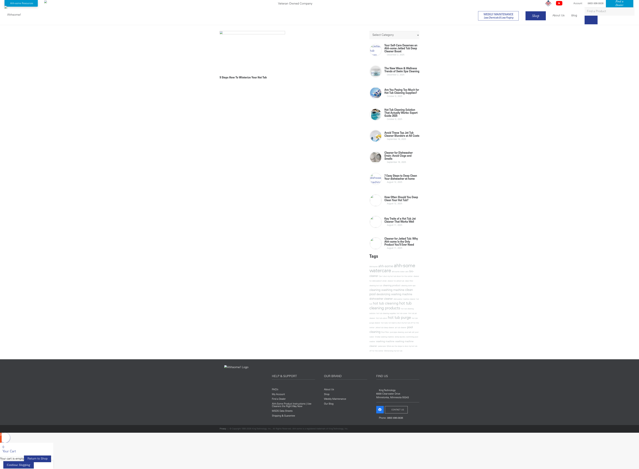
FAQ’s (275, 390)
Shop (326, 394)
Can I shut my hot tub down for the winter (396, 276)
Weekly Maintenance (335, 399)
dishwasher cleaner (381, 299)
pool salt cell (409, 332)
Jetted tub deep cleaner (384, 328)
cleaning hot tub (375, 286)
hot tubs (384, 323)
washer (372, 342)
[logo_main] (12, 14)
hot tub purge (399, 318)
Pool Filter (385, 332)
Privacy (223, 429)
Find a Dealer (279, 399)
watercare (382, 346)
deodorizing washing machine (394, 294)
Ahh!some (373, 267)
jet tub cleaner (400, 328)
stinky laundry (400, 337)
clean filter (409, 281)
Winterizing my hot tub (393, 351)
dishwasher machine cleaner (405, 299)
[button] (21, 3)
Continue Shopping (18, 465)
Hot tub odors (381, 318)
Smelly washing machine (384, 337)
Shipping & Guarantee (283, 416)
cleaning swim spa (408, 286)
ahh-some (385, 266)
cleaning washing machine (386, 290)
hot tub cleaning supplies (386, 313)
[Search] (591, 20)
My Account (278, 394)
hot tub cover (402, 313)
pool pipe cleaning (397, 332)
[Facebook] (380, 409)
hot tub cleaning (385, 304)
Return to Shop (37, 458)
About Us (329, 390)
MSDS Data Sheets (282, 411)
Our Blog (328, 404)
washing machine (385, 341)
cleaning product (391, 286)
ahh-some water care (400, 272)
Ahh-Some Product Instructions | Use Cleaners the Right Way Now (291, 405)
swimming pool (412, 337)
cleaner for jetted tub (396, 281)
